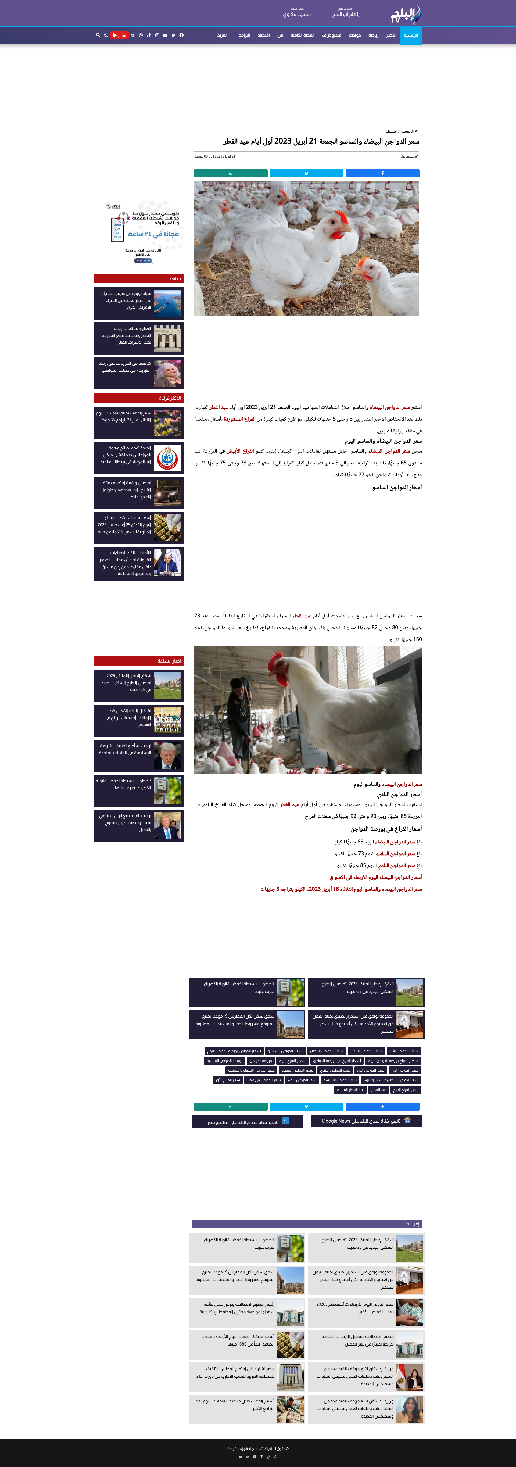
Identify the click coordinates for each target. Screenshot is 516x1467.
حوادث (355, 35)
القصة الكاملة (303, 35)
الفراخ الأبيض (240, 451)
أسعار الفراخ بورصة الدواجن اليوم (393, 1060)
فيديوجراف (331, 35)
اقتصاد (264, 35)
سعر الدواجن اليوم (302, 1080)
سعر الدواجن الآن (404, 1070)
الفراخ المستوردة (240, 419)
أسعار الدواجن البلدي (366, 1051)
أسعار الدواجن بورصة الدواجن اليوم (234, 1051)
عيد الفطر (219, 407)
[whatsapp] (231, 173)
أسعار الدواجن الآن (403, 1051)
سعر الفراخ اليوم (405, 1089)
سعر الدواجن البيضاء (390, 407)
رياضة (373, 35)
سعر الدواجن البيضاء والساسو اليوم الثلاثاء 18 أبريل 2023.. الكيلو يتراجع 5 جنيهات (340, 889)
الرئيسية (411, 35)
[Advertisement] (260, 86)
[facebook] (382, 173)
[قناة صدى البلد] (406, 13)
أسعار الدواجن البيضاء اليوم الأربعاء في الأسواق (376, 877)
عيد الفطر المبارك (350, 1089)
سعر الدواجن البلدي (396, 866)
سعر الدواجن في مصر (264, 1080)
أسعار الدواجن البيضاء (326, 1051)
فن (280, 35)
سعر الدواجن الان (370, 1070)
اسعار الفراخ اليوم (292, 1060)
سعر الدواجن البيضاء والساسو (251, 1070)
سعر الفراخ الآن (228, 1080)
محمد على (407, 156)
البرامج (244, 35)
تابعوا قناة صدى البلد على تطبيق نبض (242, 1122)
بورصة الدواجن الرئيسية (224, 1060)
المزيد (222, 35)
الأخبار (391, 35)
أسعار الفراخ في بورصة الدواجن (337, 1060)
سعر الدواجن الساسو (395, 854)
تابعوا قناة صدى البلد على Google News (362, 1121)
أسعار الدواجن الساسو (285, 1051)
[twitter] (306, 173)
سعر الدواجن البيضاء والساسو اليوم (391, 1080)
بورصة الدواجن (260, 1060)
